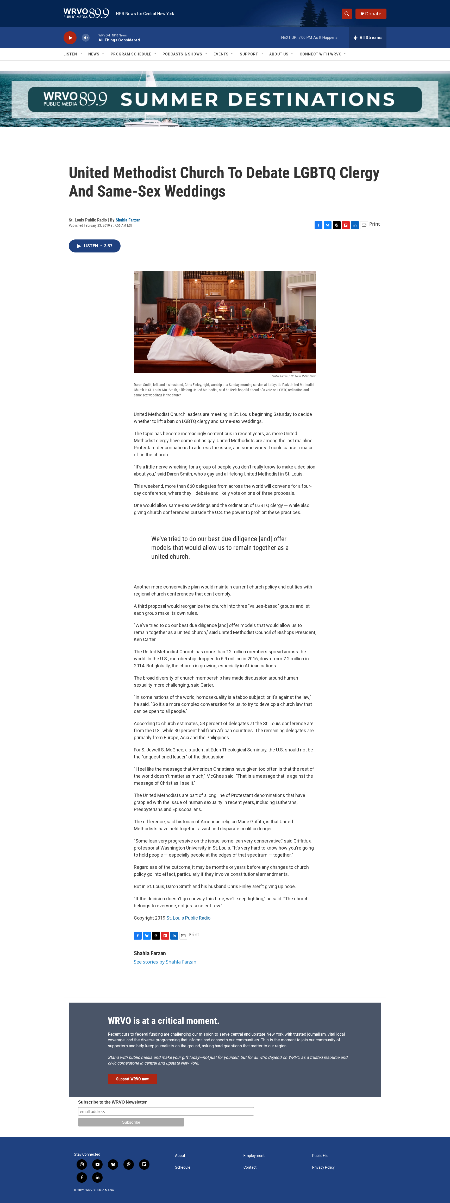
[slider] (94, 37)
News (93, 54)
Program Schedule (131, 54)
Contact (250, 1167)
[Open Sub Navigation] (81, 54)
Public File (320, 1156)
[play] (70, 38)
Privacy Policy (323, 1167)
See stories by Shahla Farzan (165, 962)
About (180, 1156)
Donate (373, 13)
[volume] (85, 38)
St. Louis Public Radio (188, 918)
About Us (279, 54)
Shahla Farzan (128, 220)
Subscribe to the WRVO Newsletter (112, 1102)
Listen (70, 54)
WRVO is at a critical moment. (164, 1020)
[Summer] (225, 99)
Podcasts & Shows (182, 54)
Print (374, 224)
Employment (254, 1156)
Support (249, 54)
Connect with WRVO (321, 54)
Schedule (182, 1167)
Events (221, 54)
